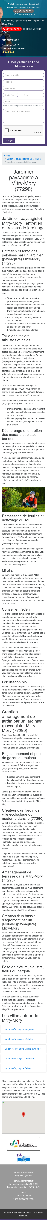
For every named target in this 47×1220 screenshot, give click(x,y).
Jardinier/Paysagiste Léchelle (19, 1038)
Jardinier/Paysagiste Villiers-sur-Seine (23, 1048)
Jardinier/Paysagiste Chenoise (19, 1058)
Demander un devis (26, 14)
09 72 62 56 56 (24, 11)
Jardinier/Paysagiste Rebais (18, 1068)
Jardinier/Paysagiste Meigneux (19, 1029)
